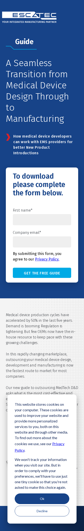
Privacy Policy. (47, 259)
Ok (42, 499)
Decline (42, 511)
